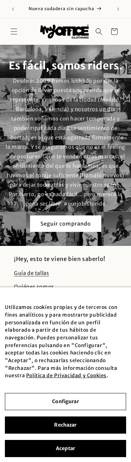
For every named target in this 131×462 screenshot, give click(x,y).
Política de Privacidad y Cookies (66, 375)
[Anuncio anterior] (13, 9)
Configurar (65, 401)
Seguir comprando (66, 223)
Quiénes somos (34, 286)
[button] (14, 31)
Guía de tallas (31, 273)
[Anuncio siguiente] (118, 9)
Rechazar (65, 425)
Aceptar (65, 448)
